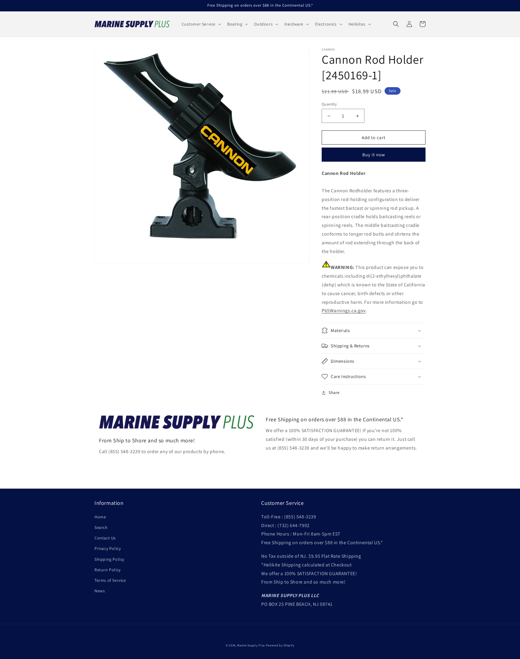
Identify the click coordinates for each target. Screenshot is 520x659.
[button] (201, 24)
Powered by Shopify (280, 645)
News (99, 590)
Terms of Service (110, 580)
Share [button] (334, 392)
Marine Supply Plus (251, 645)
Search (101, 527)
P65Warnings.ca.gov (344, 310)
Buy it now (373, 154)
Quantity (329, 104)
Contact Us (105, 538)
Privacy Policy (107, 548)
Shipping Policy (109, 559)
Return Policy (107, 569)
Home (100, 517)
